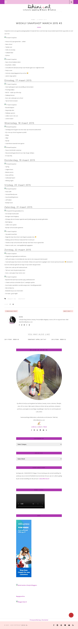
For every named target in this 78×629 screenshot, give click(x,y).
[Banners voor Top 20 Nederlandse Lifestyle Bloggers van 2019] (26, 585)
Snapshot (21, 298)
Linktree (33, 427)
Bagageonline (20, 596)
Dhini (21, 317)
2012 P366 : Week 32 (58, 339)
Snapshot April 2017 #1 (37, 339)
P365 (33, 19)
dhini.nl (24, 625)
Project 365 (12, 298)
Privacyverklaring (35, 620)
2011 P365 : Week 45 (11, 339)
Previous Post (12, 311)
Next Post (67, 311)
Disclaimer (45, 620)
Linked (40, 427)
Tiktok (45, 427)
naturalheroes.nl (44, 479)
